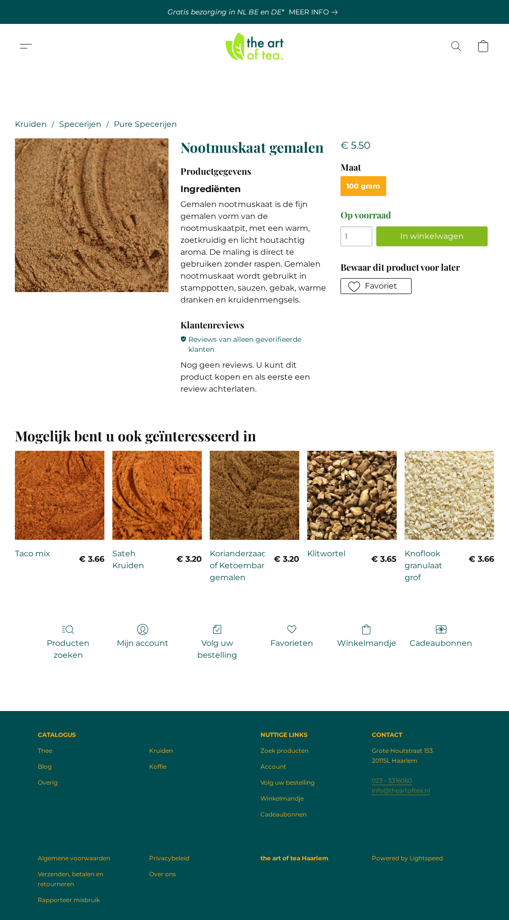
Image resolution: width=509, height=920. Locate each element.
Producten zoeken (68, 649)
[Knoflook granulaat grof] (449, 495)
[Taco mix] (59, 495)
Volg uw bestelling (217, 649)
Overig (48, 782)
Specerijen (80, 124)
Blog (45, 766)
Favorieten (291, 643)
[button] (254, 46)
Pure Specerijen (145, 124)
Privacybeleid (169, 858)
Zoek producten (284, 750)
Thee (45, 750)
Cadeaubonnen (441, 643)
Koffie (158, 766)
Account (273, 766)
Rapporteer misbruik (69, 900)
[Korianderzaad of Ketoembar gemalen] (254, 495)
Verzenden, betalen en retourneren (70, 879)
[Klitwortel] (352, 495)
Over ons (162, 874)
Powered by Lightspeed (407, 858)
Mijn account (143, 643)
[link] (315, 12)
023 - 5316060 (392, 780)
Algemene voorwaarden (74, 858)
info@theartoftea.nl (401, 790)
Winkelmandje (366, 643)
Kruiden (31, 124)
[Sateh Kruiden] (157, 495)
